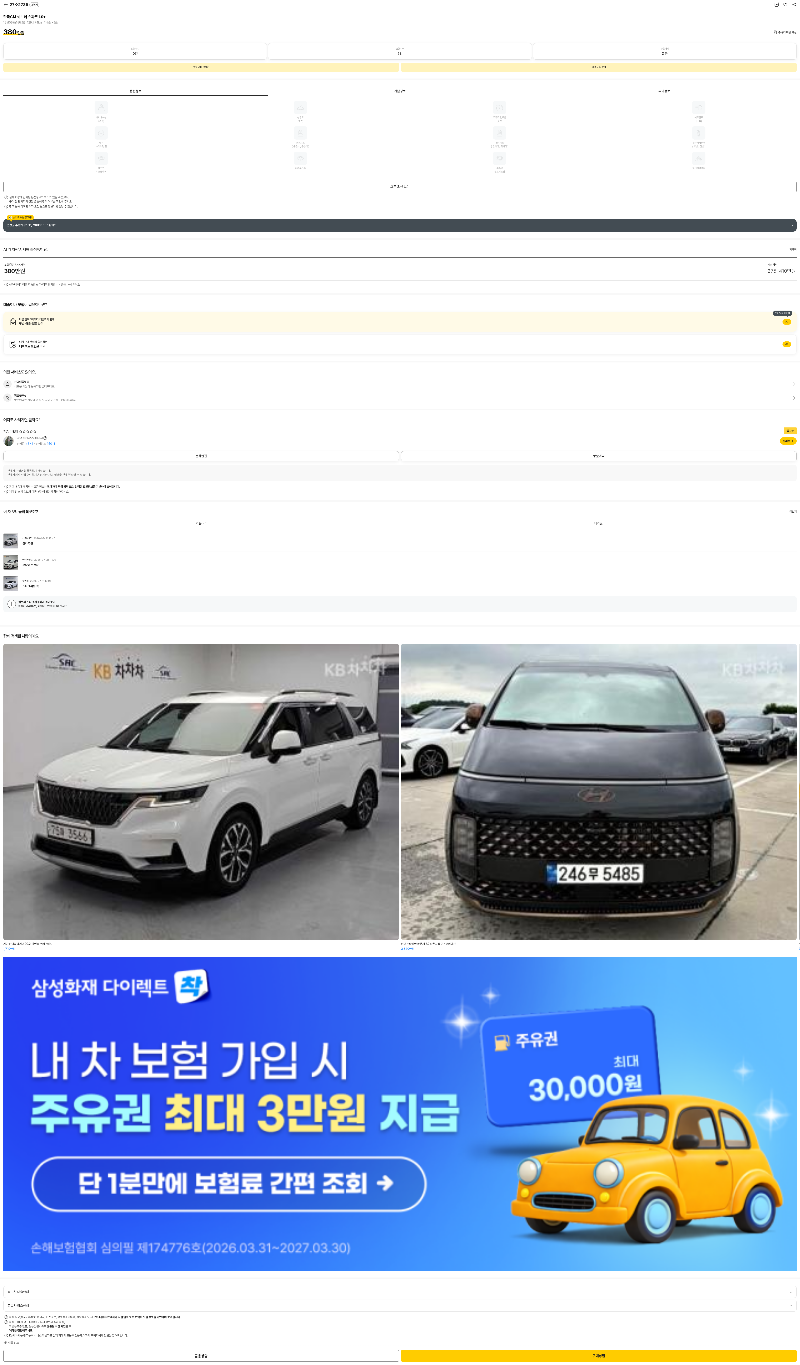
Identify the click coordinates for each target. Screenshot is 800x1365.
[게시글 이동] (400, 541)
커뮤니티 (202, 523)
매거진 (598, 523)
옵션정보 (135, 91)
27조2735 (24, 4)
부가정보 (664, 91)
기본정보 (400, 91)
